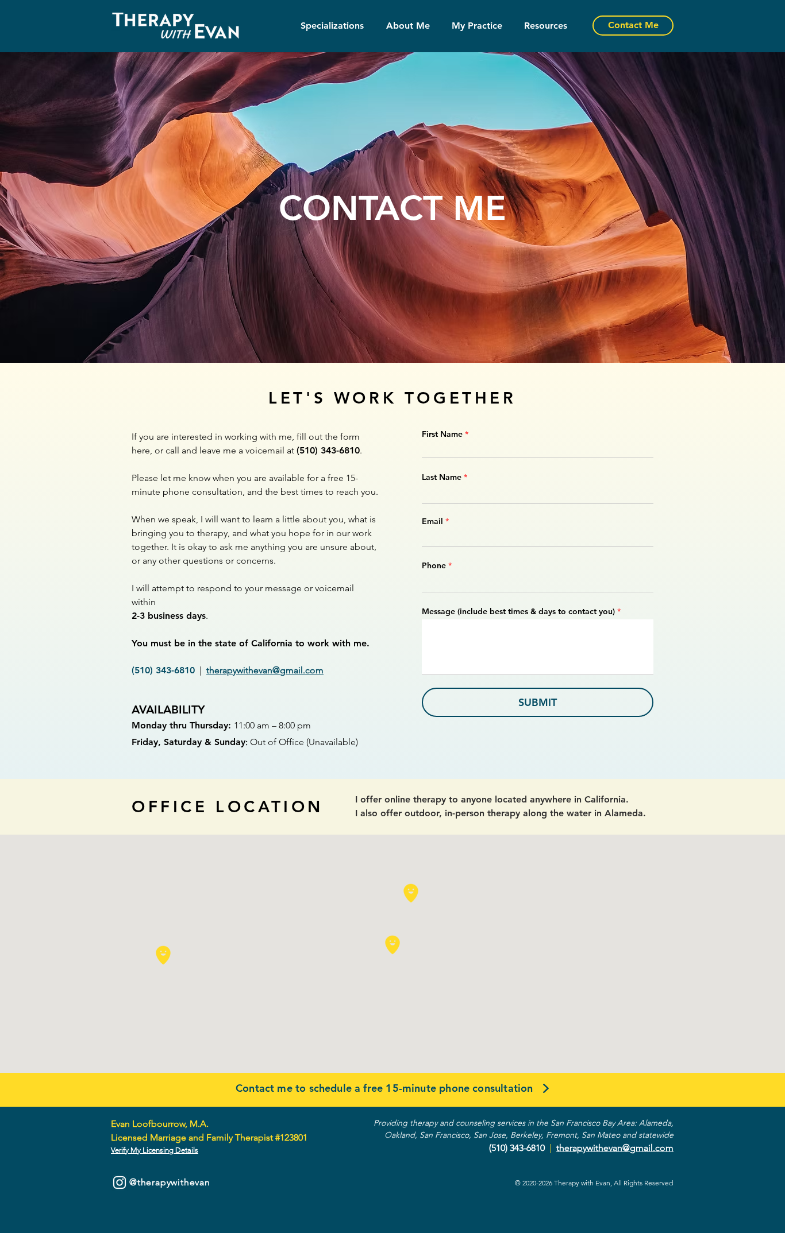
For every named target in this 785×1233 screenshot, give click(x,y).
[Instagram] (119, 1182)
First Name (442, 434)
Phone (434, 565)
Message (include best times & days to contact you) (518, 611)
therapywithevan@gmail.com (265, 670)
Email (432, 521)
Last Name (441, 477)
